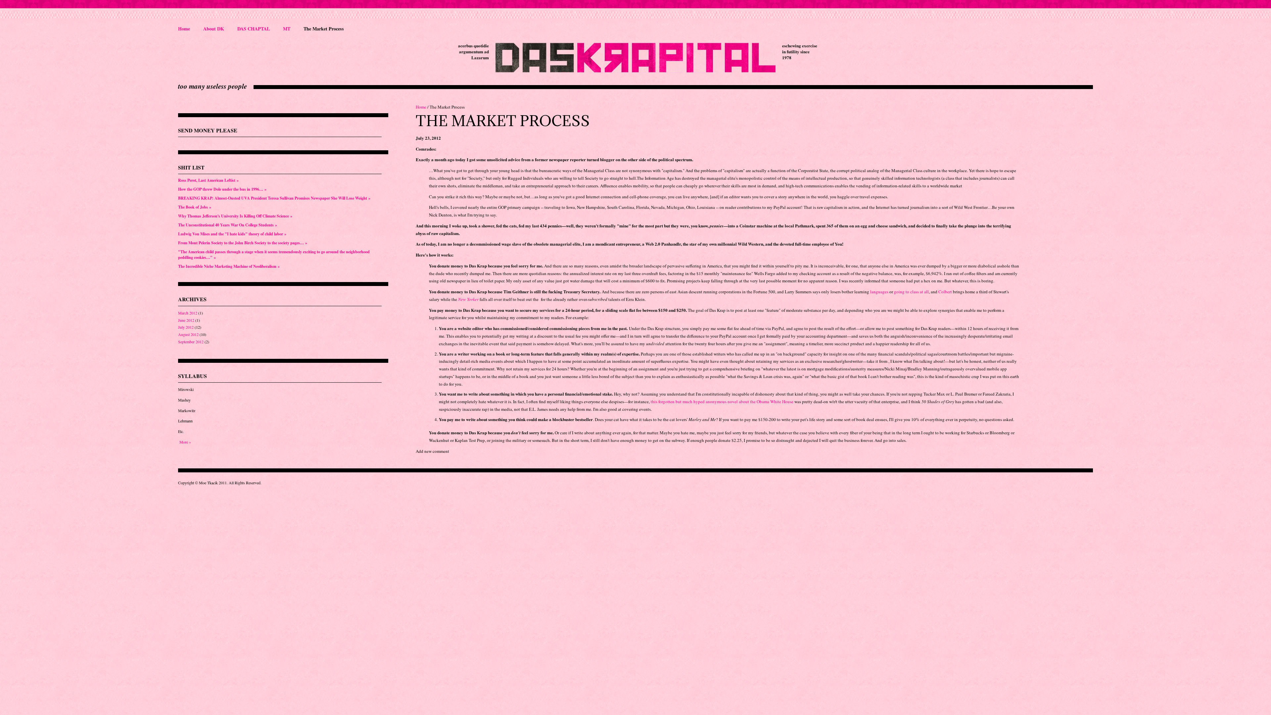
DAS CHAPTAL (253, 28)
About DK (213, 28)
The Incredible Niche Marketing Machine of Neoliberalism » (229, 266)
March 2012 (187, 312)
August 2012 (188, 334)
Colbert (945, 292)
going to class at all (911, 292)
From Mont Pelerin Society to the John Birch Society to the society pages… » (242, 243)
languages (879, 292)
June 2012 (186, 320)
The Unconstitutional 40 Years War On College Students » (227, 225)
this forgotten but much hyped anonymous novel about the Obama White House (722, 402)
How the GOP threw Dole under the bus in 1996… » (222, 189)
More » (185, 442)
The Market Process (324, 28)
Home (184, 28)
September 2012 (191, 341)
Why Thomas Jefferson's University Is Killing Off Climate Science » (235, 216)
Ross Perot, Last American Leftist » (208, 180)
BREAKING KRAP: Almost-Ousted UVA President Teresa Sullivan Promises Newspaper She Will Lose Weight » (274, 198)
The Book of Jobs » (194, 207)
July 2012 (186, 327)
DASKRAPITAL (635, 57)
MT (286, 28)
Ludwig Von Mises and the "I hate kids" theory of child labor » (232, 234)
